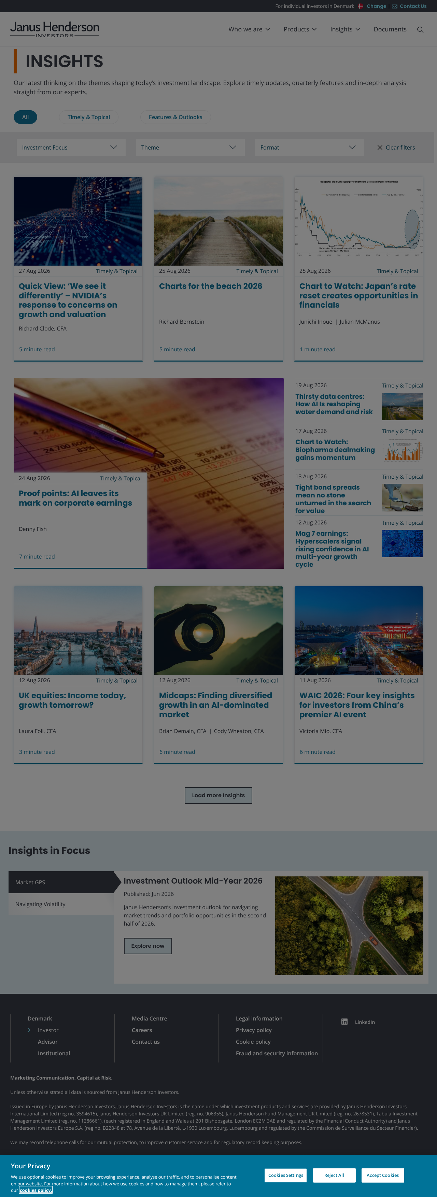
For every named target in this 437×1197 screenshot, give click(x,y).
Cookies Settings (285, 1175)
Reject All (334, 1175)
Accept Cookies (383, 1175)
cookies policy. (36, 1190)
